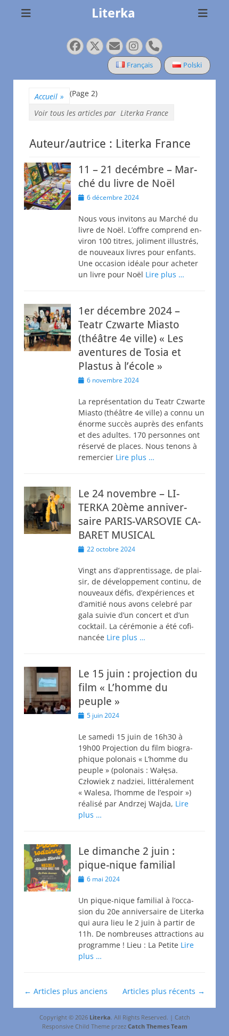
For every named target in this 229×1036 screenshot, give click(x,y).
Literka (113, 13)
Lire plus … (164, 274)
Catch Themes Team (157, 1026)
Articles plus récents (163, 991)
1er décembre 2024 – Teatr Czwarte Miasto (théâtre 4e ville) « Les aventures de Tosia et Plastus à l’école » (130, 338)
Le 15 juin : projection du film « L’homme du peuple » (138, 687)
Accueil (49, 96)
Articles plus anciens (66, 991)
